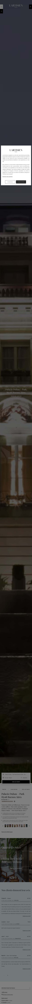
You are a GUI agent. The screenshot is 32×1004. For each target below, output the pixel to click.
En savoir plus (10, 181)
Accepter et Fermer (21, 181)
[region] (16, 165)
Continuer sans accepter (7, 176)
